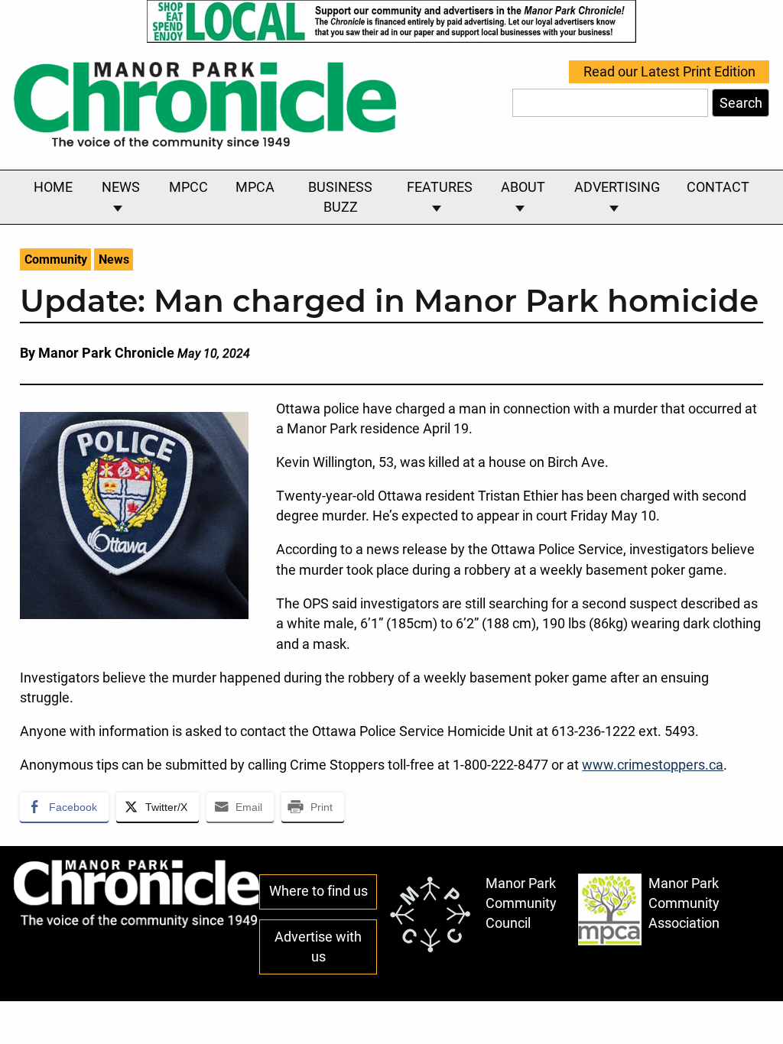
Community (55, 259)
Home (53, 187)
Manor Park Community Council (521, 904)
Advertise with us (318, 947)
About (523, 187)
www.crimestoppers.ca (652, 765)
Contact (718, 187)
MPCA (255, 187)
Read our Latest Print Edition (669, 71)
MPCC (188, 187)
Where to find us (318, 891)
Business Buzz (340, 197)
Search (741, 103)
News (121, 187)
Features (440, 187)
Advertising (617, 187)
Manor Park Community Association (684, 904)
